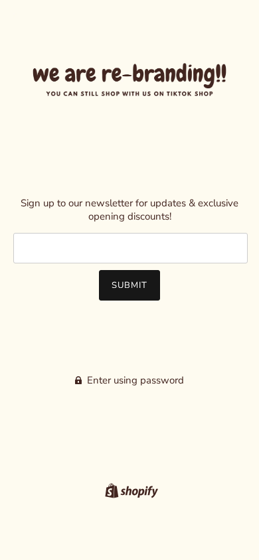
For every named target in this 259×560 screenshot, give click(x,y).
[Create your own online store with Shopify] (130, 489)
